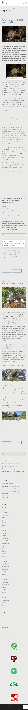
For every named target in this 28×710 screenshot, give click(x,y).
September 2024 (6, 544)
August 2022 (5, 587)
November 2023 (6, 564)
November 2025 (6, 513)
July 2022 (4, 590)
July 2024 (4, 549)
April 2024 (4, 554)
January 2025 (5, 533)
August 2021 (5, 603)
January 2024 (5, 559)
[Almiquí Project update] (14, 311)
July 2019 (4, 605)
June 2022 (4, 593)
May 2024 (4, 551)
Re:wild (3, 83)
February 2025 (5, 531)
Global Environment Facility (16, 83)
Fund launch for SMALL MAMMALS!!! (12, 21)
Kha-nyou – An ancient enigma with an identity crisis (14, 469)
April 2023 (4, 575)
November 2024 (6, 538)
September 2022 (6, 585)
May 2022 (4, 595)
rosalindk (4, 18)
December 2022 (5, 580)
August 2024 (5, 546)
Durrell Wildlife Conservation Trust (17, 251)
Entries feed (5, 628)
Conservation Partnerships (12, 337)
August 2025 (5, 518)
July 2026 (4, 507)
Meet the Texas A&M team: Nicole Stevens (12, 474)
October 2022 (5, 582)
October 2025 (5, 515)
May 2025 (4, 523)
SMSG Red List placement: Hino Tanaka (11, 466)
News (8, 18)
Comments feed (6, 630)
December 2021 (5, 600)
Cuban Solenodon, (18, 321)
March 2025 (4, 528)
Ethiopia (11, 484)
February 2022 (5, 598)
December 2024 (5, 536)
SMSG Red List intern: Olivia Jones (10, 464)
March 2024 (4, 556)
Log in (3, 625)
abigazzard (4, 281)
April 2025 (4, 526)
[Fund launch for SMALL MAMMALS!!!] (14, 45)
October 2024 (5, 541)
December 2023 (5, 562)
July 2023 (4, 572)
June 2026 (4, 510)
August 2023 (5, 569)
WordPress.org (5, 633)
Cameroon (17, 489)
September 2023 (6, 567)
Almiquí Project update (12, 283)
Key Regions (9, 203)
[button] (26, 3)
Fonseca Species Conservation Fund (10, 54)
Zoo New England (6, 333)
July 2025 (4, 520)
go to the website (9, 218)
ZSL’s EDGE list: (17, 167)
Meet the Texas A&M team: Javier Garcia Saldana (13, 472)
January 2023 (5, 577)
